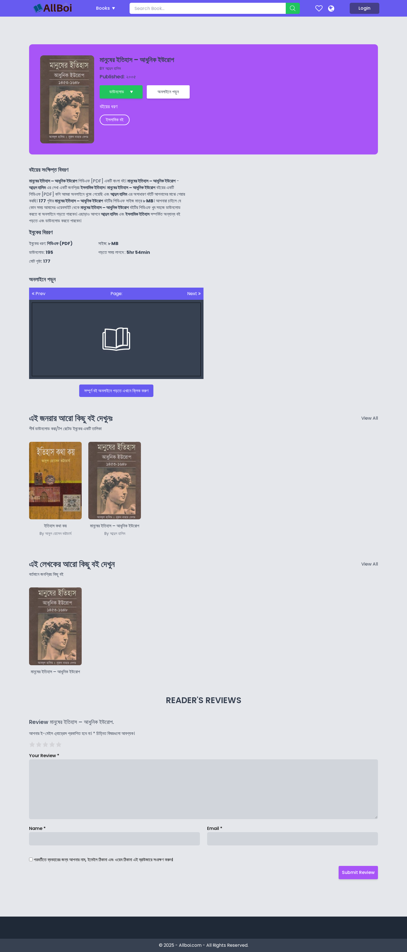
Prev (39, 293)
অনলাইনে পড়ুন (168, 92)
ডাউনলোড (116, 92)
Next (192, 293)
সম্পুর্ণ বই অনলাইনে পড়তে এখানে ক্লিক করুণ (116, 391)
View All (369, 418)
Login (364, 8)
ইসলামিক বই (114, 120)
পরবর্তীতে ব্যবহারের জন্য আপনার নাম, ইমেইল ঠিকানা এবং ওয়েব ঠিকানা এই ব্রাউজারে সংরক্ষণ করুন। (103, 859)
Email (214, 828)
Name (37, 828)
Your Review (44, 755)
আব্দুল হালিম (113, 68)
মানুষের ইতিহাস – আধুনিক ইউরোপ (55, 672)
